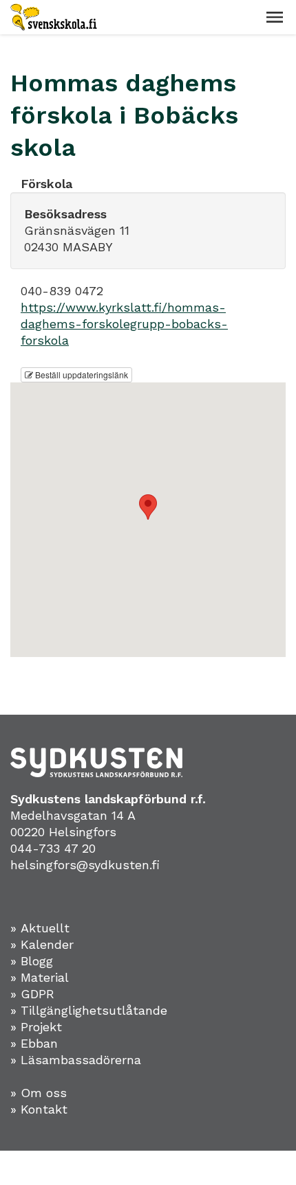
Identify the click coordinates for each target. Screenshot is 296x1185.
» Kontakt (38, 1109)
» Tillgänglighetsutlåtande (88, 1010)
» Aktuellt (40, 928)
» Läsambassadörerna (75, 1059)
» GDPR (32, 994)
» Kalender (42, 944)
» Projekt (36, 1027)
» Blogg (31, 961)
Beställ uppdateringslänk (80, 374)
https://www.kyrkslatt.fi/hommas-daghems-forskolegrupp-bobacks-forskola (124, 323)
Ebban (39, 1043)
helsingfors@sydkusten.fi (85, 865)
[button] (275, 17)
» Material (39, 977)
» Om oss (38, 1092)
